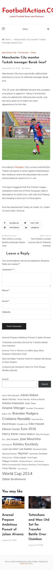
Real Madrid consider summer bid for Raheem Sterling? (39, 242)
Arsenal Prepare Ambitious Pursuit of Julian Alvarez (26, 337)
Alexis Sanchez (9, 399)
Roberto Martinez (29, 465)
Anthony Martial (37, 399)
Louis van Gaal (10, 449)
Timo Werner (9, 468)
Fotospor (19, 167)
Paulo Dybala (19, 457)
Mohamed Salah (40, 449)
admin (27, 68)
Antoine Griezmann (13, 403)
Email (5, 301)
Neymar (23, 453)
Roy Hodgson (43, 465)
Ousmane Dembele (38, 453)
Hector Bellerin (27, 434)
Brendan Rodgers (25, 413)
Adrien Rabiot (29, 395)
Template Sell (26, 563)
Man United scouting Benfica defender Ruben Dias (13, 242)
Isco (3, 439)
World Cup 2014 (17, 473)
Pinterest (15, 228)
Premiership (23, 52)
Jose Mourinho (30, 439)
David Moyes (9, 423)
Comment (7, 269)
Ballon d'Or (6, 414)
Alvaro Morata (24, 399)
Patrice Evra (7, 458)
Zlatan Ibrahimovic (14, 479)
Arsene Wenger (13, 408)
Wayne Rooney (23, 469)
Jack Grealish (13, 439)
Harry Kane (10, 434)
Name (6, 290)
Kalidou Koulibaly (25, 444)
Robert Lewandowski (11, 465)
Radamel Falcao (26, 461)
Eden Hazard (36, 423)
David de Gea (37, 419)
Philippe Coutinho (10, 461)
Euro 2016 (28, 429)
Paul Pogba (32, 458)
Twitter (34, 223)
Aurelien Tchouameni (35, 408)
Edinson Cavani (11, 429)
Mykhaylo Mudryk (9, 454)
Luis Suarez (25, 448)
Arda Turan (30, 403)
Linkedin (35, 228)
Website (6, 312)
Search (5, 379)
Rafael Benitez (39, 461)
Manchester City (9, 52)
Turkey (33, 52)
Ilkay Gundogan (42, 434)
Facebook (14, 223)
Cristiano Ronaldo (16, 419)
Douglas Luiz (22, 424)
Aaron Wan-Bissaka (10, 395)
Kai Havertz (7, 445)
